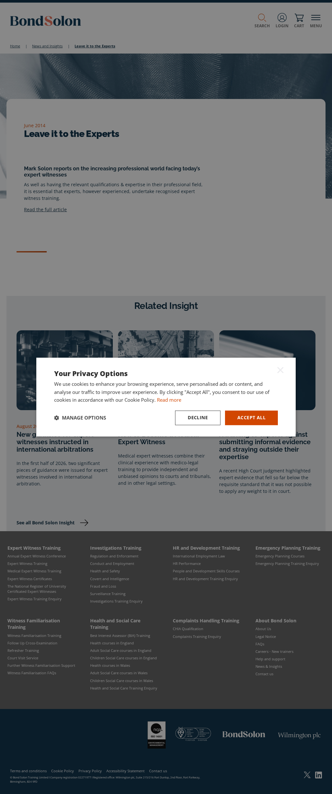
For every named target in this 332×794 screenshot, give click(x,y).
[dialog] (166, 397)
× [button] (280, 370)
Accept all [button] (251, 417)
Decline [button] (198, 417)
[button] (80, 417)
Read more (169, 400)
